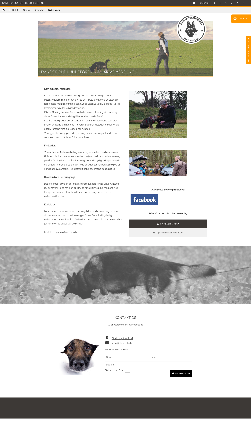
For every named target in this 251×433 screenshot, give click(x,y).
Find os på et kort (122, 338)
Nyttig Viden (54, 10)
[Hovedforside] (194, 3)
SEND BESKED (182, 373)
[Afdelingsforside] (3, 10)
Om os (26, 10)
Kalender (39, 10)
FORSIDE (14, 10)
